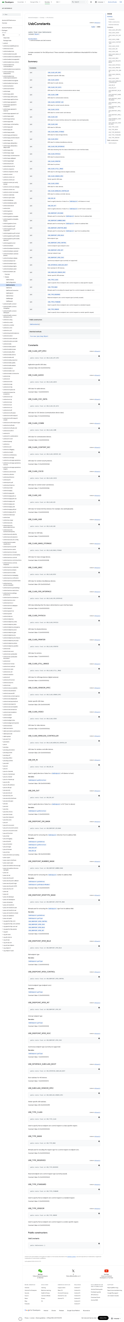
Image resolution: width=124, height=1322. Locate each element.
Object (37, 34)
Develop (47, 2)
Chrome (53, 1310)
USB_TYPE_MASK (52, 287)
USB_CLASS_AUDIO (53, 80)
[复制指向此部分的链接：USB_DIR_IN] (39, 760)
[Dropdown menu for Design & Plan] (40, 2)
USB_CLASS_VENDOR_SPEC (55, 176)
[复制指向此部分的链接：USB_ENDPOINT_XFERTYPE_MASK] (57, 895)
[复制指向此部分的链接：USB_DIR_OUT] (41, 791)
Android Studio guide (96, 1289)
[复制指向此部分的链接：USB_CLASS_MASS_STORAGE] (53, 544)
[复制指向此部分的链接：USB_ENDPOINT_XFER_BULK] (52, 941)
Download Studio (95, 1297)
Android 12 (77, 1301)
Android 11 (77, 1304)
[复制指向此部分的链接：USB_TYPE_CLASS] (44, 1112)
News (26, 1298)
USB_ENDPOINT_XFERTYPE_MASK (57, 228)
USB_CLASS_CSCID (53, 109)
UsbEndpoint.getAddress (37, 841)
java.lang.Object (32, 39)
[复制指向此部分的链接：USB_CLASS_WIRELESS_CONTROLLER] (60, 736)
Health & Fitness (45, 1293)
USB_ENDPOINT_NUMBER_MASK (56, 220)
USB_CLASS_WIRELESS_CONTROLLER (58, 191)
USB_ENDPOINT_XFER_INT (55, 250)
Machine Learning (46, 1290)
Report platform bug (112, 1287)
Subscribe (103, 1318)
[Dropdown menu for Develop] (52, 2)
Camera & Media (45, 1295)
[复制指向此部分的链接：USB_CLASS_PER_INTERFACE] (53, 592)
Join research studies (113, 1295)
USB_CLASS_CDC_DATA (54, 87)
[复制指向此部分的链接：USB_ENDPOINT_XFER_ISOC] (52, 1033)
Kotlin (93, 27)
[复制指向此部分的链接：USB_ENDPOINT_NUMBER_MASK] (56, 861)
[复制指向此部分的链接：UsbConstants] (41, 1239)
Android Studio (112, 2)
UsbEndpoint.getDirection (37, 780)
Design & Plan (34, 2)
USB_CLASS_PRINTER (54, 161)
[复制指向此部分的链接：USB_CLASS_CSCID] (45, 471)
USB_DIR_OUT (52, 206)
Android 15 (77, 1293)
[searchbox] (11, 14)
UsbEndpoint (74, 201)
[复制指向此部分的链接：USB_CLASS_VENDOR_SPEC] (52, 688)
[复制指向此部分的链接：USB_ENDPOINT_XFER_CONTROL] (56, 972)
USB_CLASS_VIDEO (53, 183)
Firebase (61, 1310)
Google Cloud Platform (73, 1310)
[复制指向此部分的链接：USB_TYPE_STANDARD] (48, 1185)
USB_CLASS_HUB (53, 124)
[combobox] (79, 2)
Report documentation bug (114, 1290)
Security (27, 1293)
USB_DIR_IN (51, 198)
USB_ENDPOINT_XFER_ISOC (56, 257)
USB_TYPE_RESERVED (54, 294)
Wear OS (60, 1290)
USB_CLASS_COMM (53, 95)
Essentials (21, 2)
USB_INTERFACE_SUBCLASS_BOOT (58, 265)
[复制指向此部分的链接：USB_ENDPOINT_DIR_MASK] (51, 822)
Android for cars (62, 1295)
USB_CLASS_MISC (53, 139)
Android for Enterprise (31, 1290)
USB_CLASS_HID (52, 117)
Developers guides (96, 1292)
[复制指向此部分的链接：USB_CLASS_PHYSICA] (47, 616)
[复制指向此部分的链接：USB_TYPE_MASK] (43, 1136)
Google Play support (112, 1293)
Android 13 (77, 1298)
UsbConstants (34, 324)
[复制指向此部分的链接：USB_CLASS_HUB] (43, 520)
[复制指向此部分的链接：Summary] (39, 62)
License (32, 1318)
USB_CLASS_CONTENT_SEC (56, 102)
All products (86, 1310)
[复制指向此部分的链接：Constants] (40, 345)
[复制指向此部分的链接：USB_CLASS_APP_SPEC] (48, 351)
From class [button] (39, 336)
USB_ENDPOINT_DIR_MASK (55, 213)
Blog (26, 1301)
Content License (71, 1256)
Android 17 (77, 1287)
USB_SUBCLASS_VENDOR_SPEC (56, 272)
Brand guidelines (40, 1318)
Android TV (61, 1298)
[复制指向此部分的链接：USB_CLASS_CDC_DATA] (49, 399)
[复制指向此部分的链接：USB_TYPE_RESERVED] (47, 1160)
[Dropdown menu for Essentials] (26, 2)
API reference (7, 8)
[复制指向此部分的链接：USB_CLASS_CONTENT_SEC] (52, 447)
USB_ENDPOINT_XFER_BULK (56, 235)
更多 (57, 2)
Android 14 (77, 1295)
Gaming (43, 1287)
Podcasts (27, 1304)
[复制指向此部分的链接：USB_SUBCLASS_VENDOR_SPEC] (55, 1088)
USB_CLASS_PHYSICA (54, 154)
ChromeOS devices (63, 1293)
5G (42, 1301)
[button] (11, 30)
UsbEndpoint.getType (36, 918)
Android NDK (94, 1300)
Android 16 (77, 1290)
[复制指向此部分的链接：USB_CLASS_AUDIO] (45, 375)
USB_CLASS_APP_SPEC (54, 72)
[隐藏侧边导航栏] (20, 1319)
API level (4, 32)
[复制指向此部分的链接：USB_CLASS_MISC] (44, 568)
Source (27, 1295)
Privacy (43, 1298)
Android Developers (33, 17)
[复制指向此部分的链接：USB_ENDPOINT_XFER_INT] (51, 1003)
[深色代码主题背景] (99, 356)
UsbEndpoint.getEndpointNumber (39, 884)
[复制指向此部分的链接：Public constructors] (49, 1233)
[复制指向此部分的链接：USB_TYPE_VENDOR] (46, 1209)
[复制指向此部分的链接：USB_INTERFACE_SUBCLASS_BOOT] (58, 1064)
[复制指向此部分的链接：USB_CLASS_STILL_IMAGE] (50, 664)
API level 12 (97, 22)
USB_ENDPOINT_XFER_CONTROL (57, 243)
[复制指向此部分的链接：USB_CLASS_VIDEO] (45, 712)
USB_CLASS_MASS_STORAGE (56, 132)
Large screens (61, 1287)
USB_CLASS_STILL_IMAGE (55, 169)
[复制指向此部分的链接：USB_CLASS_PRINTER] (47, 640)
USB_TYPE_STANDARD (54, 302)
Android (27, 1287)
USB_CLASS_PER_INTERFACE (56, 146)
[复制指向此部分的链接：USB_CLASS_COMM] (45, 423)
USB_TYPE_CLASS (53, 280)
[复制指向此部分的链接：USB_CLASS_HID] (43, 496)
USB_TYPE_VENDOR (53, 309)
